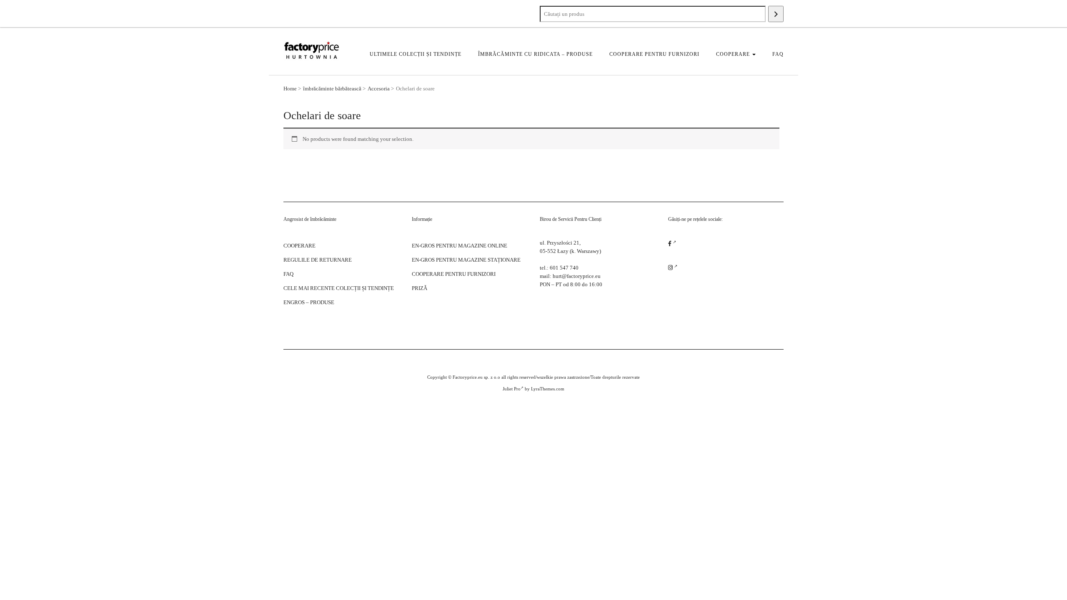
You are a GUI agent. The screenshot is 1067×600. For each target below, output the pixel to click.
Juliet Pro (512, 388)
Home (290, 88)
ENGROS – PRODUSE (308, 302)
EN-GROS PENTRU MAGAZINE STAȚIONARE (466, 260)
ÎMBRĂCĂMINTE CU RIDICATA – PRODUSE (535, 54)
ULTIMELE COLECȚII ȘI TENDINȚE (415, 54)
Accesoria (379, 88)
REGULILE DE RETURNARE (317, 260)
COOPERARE (733, 54)
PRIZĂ (419, 288)
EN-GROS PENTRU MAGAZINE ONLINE (459, 245)
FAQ (778, 54)
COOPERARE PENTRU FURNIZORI (654, 54)
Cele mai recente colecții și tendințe (338, 288)
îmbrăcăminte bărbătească (332, 88)
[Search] (776, 14)
